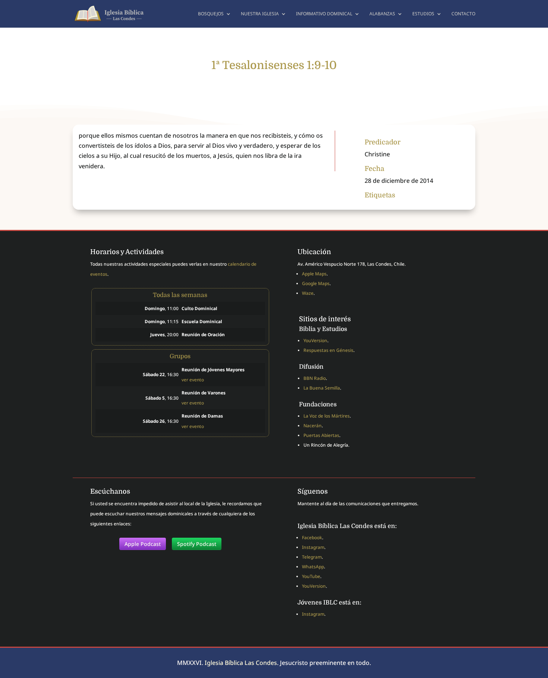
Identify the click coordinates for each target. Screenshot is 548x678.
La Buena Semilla (321, 388)
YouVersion (315, 340)
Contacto (463, 14)
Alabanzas (382, 14)
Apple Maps (314, 274)
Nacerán (312, 425)
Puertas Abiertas (321, 435)
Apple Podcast (143, 543)
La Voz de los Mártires (326, 416)
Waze (308, 293)
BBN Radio (314, 378)
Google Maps (316, 283)
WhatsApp (313, 566)
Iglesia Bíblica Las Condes (241, 663)
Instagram (313, 547)
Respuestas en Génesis (328, 350)
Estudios (423, 14)
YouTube (311, 576)
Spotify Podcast (196, 543)
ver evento (193, 379)
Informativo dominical (324, 14)
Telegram (312, 557)
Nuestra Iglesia (260, 14)
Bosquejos (211, 14)
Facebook (312, 537)
